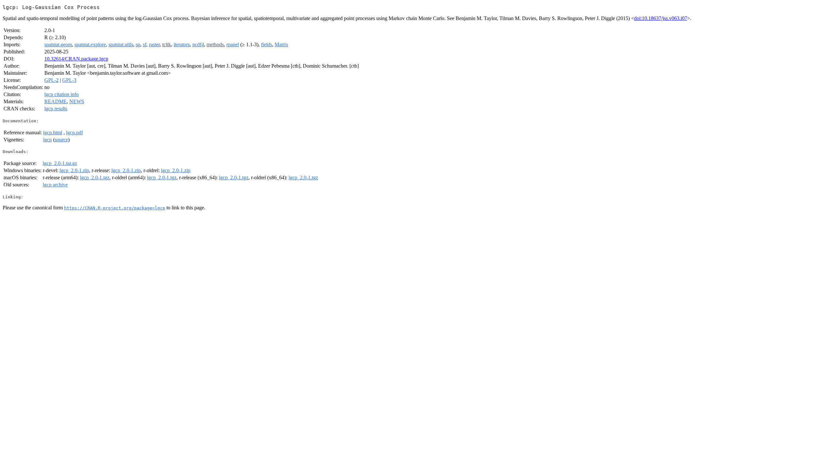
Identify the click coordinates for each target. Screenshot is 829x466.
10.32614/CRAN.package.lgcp (76, 58)
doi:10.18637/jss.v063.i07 (660, 18)
